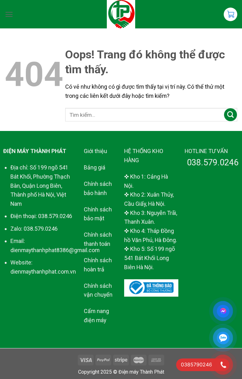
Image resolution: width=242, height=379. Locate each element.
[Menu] (9, 14)
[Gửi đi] (230, 114)
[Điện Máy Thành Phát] (121, 14)
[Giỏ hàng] (230, 14)
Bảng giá (94, 167)
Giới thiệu (95, 151)
